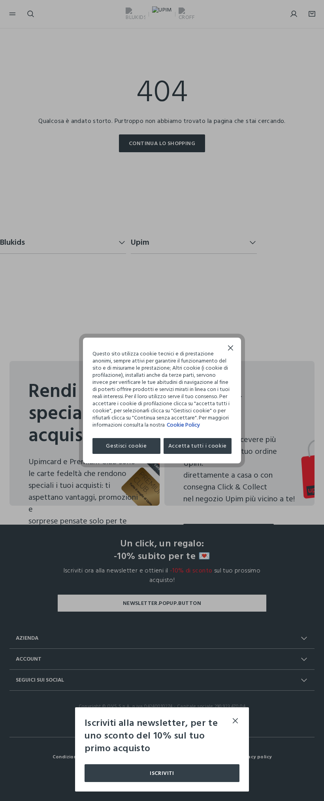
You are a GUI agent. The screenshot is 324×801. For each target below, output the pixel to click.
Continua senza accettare (231, 349)
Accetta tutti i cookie (197, 445)
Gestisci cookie (126, 445)
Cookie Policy (183, 424)
